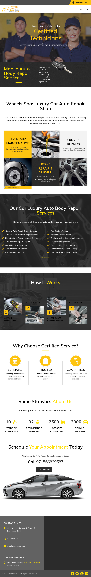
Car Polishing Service (14, 252)
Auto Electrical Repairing (16, 245)
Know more (81, 67)
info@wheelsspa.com (16, 546)
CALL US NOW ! (44, 469)
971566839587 (49, 461)
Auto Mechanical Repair (16, 249)
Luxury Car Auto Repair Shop (64, 252)
